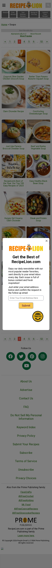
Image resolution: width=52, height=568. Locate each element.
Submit (26, 305)
